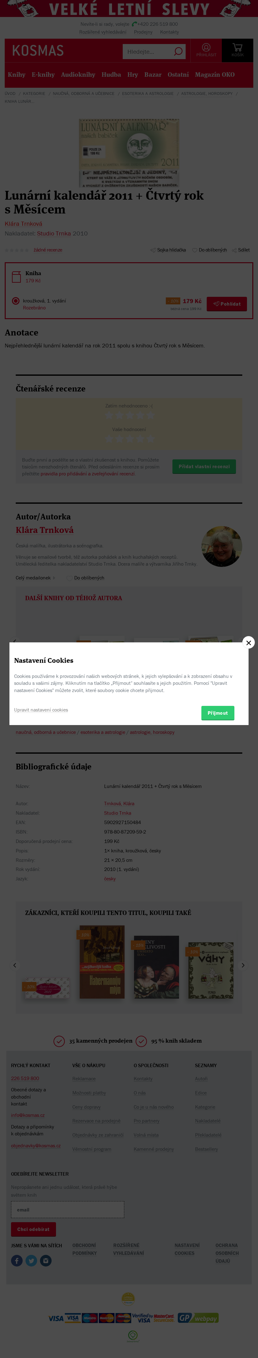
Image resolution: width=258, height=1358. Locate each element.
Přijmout (218, 713)
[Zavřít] (248, 642)
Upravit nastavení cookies (41, 710)
